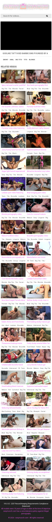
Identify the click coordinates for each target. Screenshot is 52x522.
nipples (34, 433)
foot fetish (31, 347)
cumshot (15, 390)
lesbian (21, 196)
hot (3, 325)
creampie (9, 454)
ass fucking (6, 411)
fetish (41, 239)
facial (21, 89)
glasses (9, 239)
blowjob (37, 411)
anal (12, 60)
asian (44, 347)
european (40, 497)
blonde (32, 60)
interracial (37, 325)
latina (47, 110)
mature (29, 218)
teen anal (33, 454)
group (15, 261)
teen (36, 153)
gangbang (18, 454)
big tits (19, 60)
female (29, 153)
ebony (5, 60)
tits (25, 60)
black (14, 153)
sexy (3, 175)
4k (28, 497)
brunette (45, 89)
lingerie (30, 132)
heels (47, 497)
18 (28, 261)
